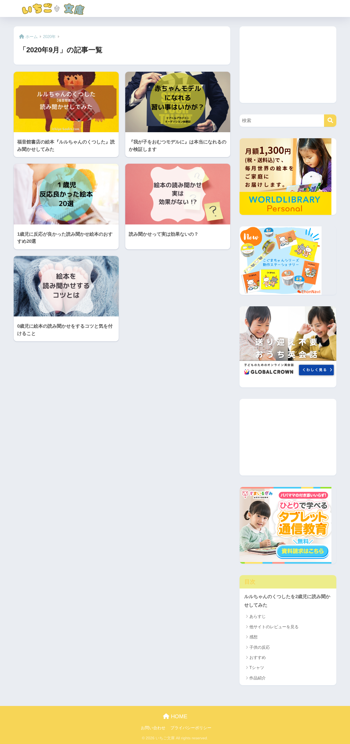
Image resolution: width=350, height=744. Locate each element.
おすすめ (257, 657)
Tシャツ (256, 667)
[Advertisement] (288, 64)
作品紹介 (257, 678)
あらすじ (257, 616)
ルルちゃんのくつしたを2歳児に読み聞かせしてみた (287, 601)
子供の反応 (259, 647)
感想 (253, 637)
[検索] (330, 120)
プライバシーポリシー (190, 728)
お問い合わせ (153, 728)
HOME (178, 716)
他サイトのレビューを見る (274, 626)
